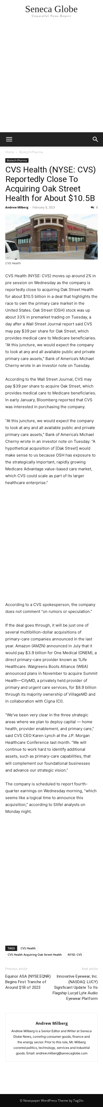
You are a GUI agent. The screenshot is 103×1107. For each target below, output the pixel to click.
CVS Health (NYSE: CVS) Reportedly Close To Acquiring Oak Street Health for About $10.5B (50, 184)
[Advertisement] (51, 78)
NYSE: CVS (75, 954)
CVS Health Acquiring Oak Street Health (35, 954)
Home (9, 152)
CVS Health (28, 948)
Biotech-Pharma (31, 152)
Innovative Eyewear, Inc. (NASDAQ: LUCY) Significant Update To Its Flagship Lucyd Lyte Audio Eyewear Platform (75, 987)
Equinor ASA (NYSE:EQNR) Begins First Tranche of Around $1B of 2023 (28, 982)
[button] (9, 139)
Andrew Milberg (16, 207)
